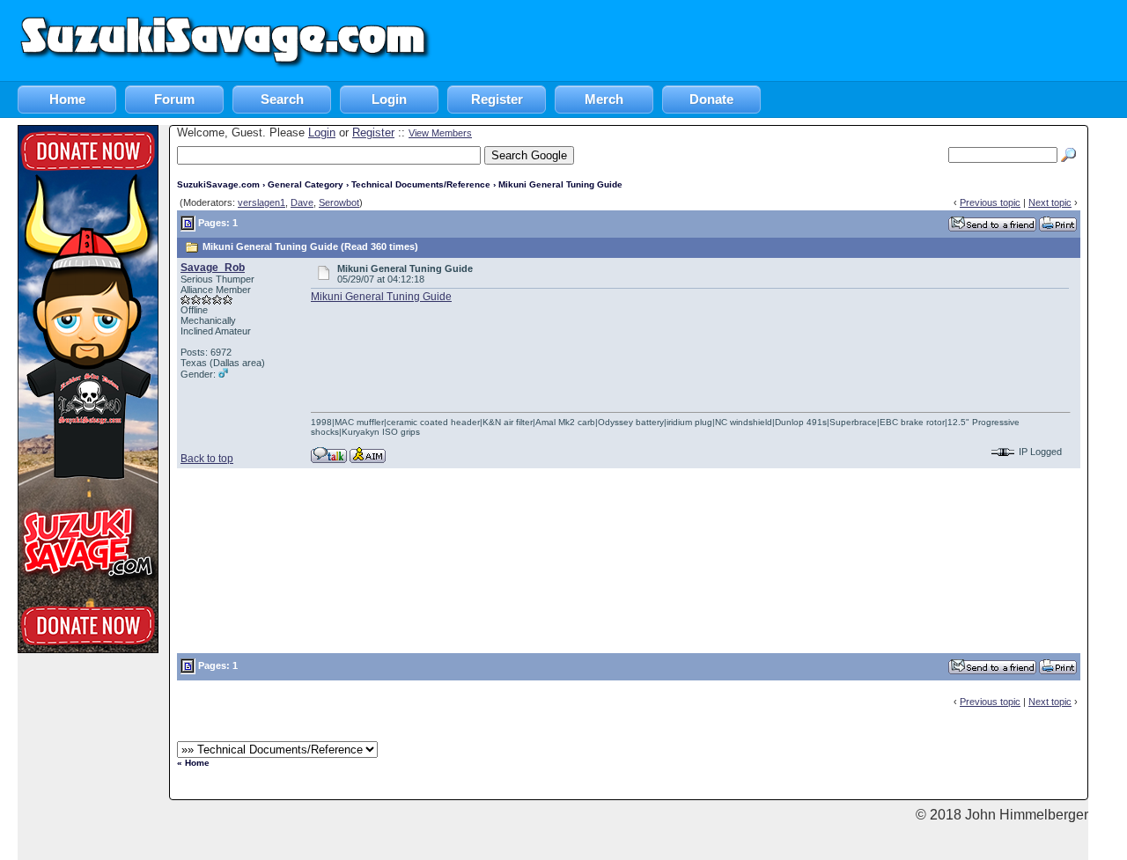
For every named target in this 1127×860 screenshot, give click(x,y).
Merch (604, 99)
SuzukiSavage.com (218, 184)
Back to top (206, 458)
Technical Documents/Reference (420, 184)
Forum (174, 99)
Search (282, 99)
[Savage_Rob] (329, 454)
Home (67, 99)
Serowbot (339, 202)
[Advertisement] (806, 39)
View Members (440, 133)
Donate (711, 99)
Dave (302, 202)
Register (497, 99)
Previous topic (990, 202)
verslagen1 (261, 202)
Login (389, 99)
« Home (193, 763)
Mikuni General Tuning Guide (381, 296)
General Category (305, 184)
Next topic (1050, 202)
